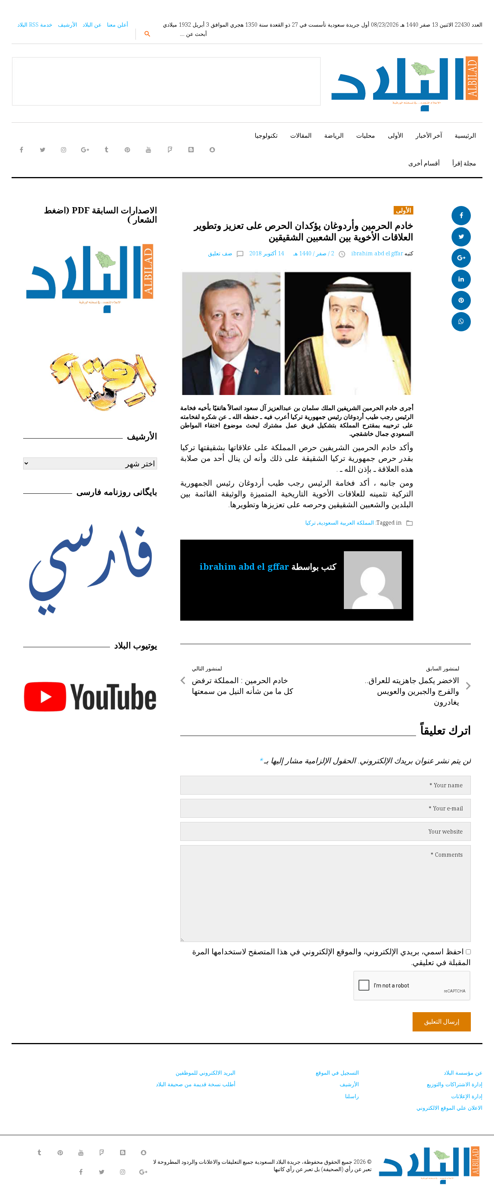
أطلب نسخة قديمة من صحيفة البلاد (195, 1084)
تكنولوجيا (266, 135)
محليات (365, 135)
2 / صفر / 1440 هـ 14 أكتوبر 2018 (291, 253)
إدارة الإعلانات (466, 1096)
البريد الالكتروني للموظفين (205, 1072)
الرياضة (333, 135)
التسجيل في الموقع (337, 1072)
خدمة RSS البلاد (34, 24)
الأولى (395, 135)
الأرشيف (67, 24)
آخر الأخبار (429, 135)
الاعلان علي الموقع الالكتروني (449, 1107)
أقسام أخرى (424, 163)
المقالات (300, 135)
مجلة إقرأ (464, 163)
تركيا (310, 522)
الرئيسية (465, 135)
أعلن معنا (117, 24)
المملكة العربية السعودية (346, 522)
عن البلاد (92, 24)
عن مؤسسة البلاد (463, 1072)
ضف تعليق (220, 253)
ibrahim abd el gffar (377, 253)
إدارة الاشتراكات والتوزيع (454, 1084)
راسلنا (352, 1096)
